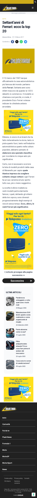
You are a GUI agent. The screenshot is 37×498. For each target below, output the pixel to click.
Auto (4, 19)
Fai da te (5, 431)
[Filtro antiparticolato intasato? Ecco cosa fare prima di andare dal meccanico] (10, 348)
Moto (4, 450)
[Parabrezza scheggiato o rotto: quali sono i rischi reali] (10, 303)
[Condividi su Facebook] (12, 41)
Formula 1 (6, 444)
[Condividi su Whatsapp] (21, 41)
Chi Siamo (7, 481)
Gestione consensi (17, 482)
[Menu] (33, 8)
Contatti (26, 478)
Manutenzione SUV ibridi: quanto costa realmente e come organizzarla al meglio (23, 317)
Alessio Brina (6, 37)
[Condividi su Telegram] (25, 41)
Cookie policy (8, 478)
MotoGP (5, 456)
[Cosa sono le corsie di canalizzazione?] (10, 364)
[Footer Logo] (18, 409)
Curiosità (6, 424)
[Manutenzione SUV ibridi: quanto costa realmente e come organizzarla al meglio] (10, 318)
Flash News (7, 437)
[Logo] (9, 8)
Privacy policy (18, 478)
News (4, 469)
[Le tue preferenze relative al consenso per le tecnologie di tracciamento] (33, 494)
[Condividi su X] (16, 41)
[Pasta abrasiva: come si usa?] (10, 333)
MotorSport (7, 463)
